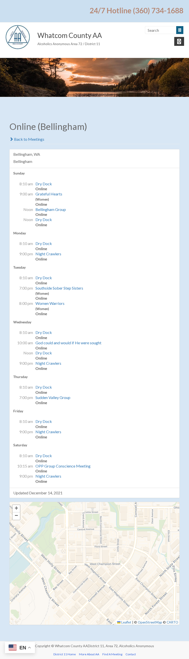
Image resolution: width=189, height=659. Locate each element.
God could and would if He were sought (68, 342)
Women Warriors (49, 303)
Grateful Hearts (48, 193)
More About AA (89, 654)
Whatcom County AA (69, 35)
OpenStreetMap (150, 622)
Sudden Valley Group (52, 397)
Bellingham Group (50, 209)
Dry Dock (43, 183)
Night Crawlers (48, 253)
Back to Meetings (28, 139)
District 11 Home (64, 654)
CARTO (172, 622)
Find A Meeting (112, 654)
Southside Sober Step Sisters (59, 288)
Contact (131, 654)
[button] (16, 508)
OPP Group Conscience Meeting (63, 466)
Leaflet (126, 622)
